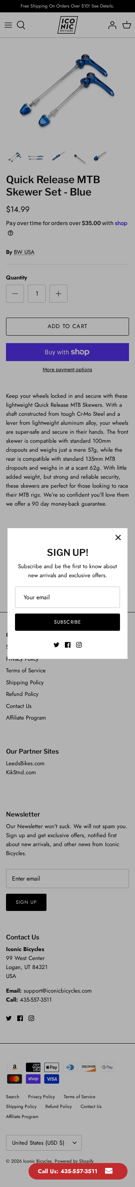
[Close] (118, 537)
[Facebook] (67, 645)
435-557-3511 (79, 1171)
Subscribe (67, 622)
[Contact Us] (108, 1171)
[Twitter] (56, 645)
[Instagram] (79, 645)
